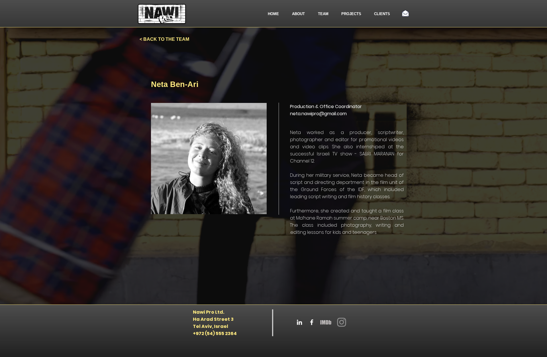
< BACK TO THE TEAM (164, 39)
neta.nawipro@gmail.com (318, 113)
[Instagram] (342, 322)
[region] (209, 158)
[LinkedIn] (299, 322)
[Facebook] (311, 322)
